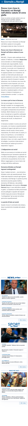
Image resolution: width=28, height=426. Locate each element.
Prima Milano (5, 96)
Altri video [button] (23, 403)
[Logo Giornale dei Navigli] (14, 2)
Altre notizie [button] (23, 320)
